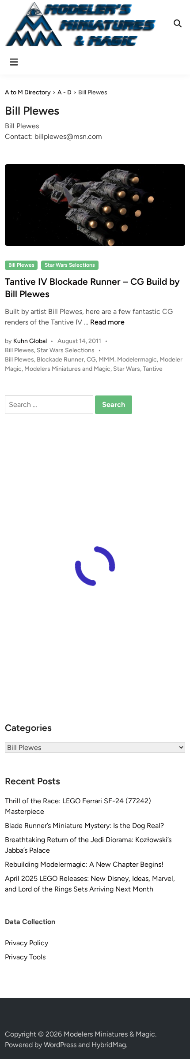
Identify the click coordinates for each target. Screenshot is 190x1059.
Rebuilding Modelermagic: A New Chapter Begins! (84, 864)
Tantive (153, 369)
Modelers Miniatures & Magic (109, 1034)
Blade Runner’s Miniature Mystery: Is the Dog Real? (84, 825)
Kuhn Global (30, 341)
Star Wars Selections (70, 265)
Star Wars (126, 369)
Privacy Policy (26, 943)
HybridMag (108, 1044)
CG (91, 359)
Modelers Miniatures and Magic (67, 369)
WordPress (60, 1044)
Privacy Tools (25, 957)
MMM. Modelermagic (128, 359)
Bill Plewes (21, 265)
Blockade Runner (60, 359)
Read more (107, 322)
